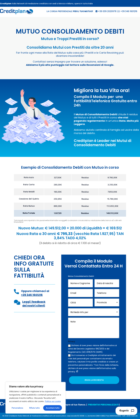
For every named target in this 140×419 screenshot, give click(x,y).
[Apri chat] (126, 411)
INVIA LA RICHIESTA (94, 380)
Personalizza (17, 408)
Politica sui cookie (53, 401)
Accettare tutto (52, 408)
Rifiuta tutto (34, 408)
